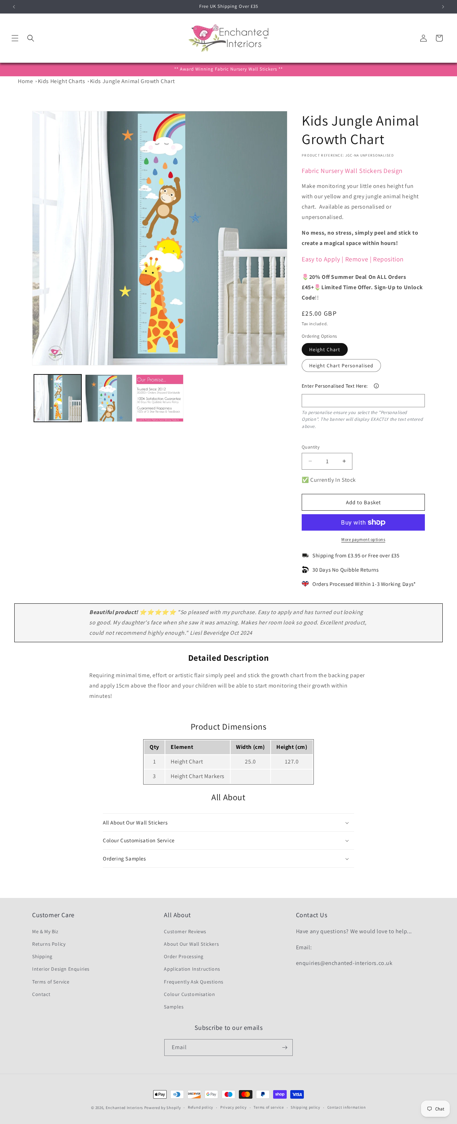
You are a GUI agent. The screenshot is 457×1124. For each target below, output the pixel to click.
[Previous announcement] (14, 7)
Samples (174, 1006)
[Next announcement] (443, 7)
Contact (41, 994)
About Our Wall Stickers (191, 943)
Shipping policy (305, 1107)
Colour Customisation (189, 994)
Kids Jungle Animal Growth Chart (132, 81)
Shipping (42, 956)
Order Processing (184, 956)
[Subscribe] (284, 1047)
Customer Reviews (185, 931)
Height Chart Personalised (341, 365)
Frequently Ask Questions (193, 981)
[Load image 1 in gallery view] (57, 398)
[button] (15, 38)
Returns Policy (48, 943)
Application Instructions (192, 968)
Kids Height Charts (61, 81)
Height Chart (324, 349)
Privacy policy (233, 1107)
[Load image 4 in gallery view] (160, 398)
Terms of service (268, 1107)
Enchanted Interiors (124, 1107)
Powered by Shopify (162, 1107)
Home (25, 81)
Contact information (346, 1107)
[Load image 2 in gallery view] (108, 398)
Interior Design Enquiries (61, 968)
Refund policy (200, 1107)
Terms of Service (51, 981)
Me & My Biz (45, 931)
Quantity (311, 447)
